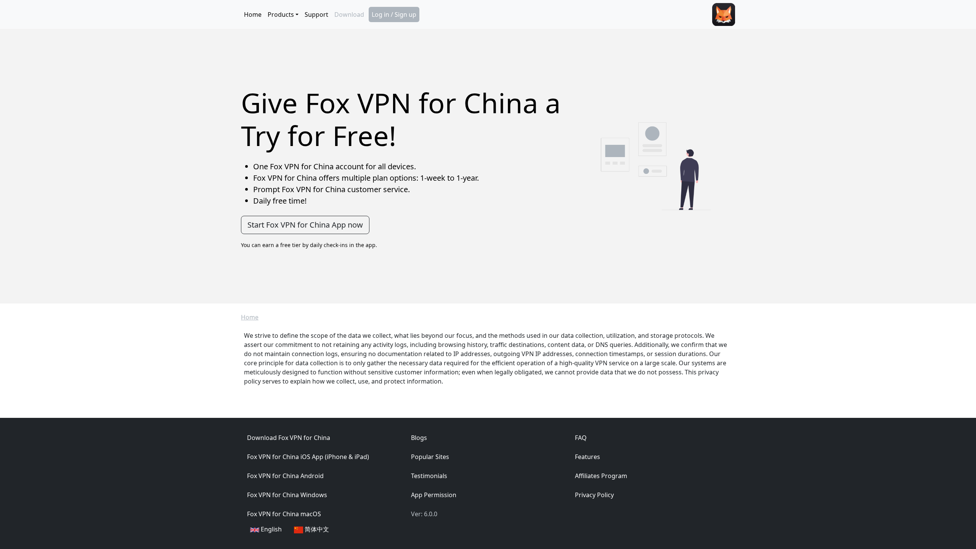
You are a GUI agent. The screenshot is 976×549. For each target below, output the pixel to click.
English (270, 529)
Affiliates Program (601, 476)
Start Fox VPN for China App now (305, 225)
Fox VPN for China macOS (284, 514)
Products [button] (281, 14)
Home (253, 14)
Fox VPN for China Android (285, 476)
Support (316, 14)
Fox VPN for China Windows (287, 495)
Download (349, 14)
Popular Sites (430, 457)
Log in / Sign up (394, 14)
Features (587, 457)
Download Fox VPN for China (288, 437)
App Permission (433, 495)
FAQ (581, 437)
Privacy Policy (594, 495)
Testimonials (429, 476)
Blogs (419, 437)
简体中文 (316, 529)
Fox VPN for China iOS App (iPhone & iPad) (308, 457)
